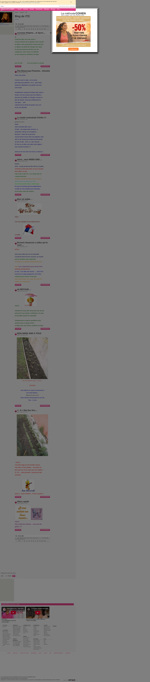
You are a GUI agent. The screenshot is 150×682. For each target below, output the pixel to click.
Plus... (58, 9)
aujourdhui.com (7, 9)
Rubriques (46, 9)
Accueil (19, 9)
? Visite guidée (72, 6)
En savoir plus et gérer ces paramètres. (30, 2)
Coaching (25, 9)
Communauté (39, 9)
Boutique (53, 9)
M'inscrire (61, 6)
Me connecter (66, 6)
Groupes (32, 9)
